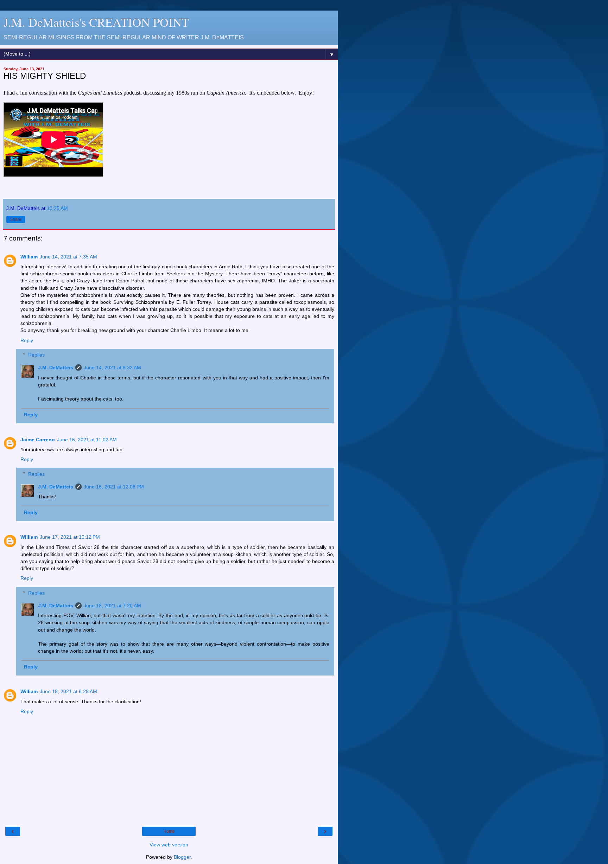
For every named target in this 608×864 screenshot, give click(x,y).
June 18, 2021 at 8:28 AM (68, 691)
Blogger (182, 857)
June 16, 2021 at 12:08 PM (114, 486)
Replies (36, 355)
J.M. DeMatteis (55, 367)
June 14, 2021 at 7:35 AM (68, 257)
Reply (26, 340)
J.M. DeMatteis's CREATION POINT (96, 22)
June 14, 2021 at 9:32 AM (112, 367)
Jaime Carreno (37, 439)
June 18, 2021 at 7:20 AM (112, 605)
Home (169, 831)
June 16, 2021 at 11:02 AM (87, 439)
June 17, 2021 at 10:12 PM (70, 537)
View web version (169, 844)
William (29, 257)
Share (15, 219)
